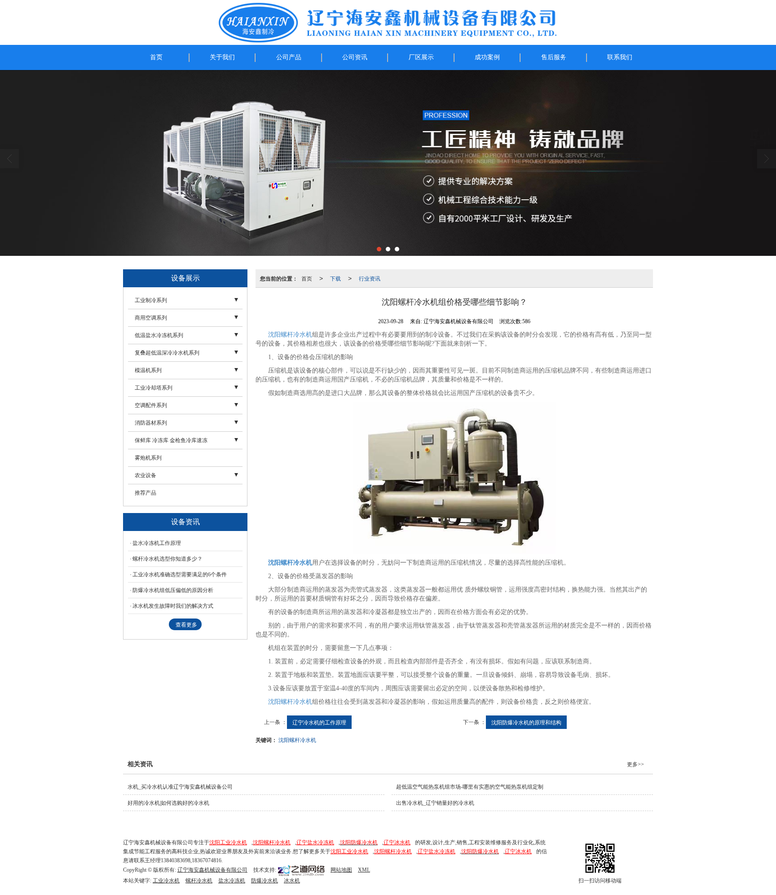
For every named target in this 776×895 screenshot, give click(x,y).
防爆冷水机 (264, 880)
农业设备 (145, 475)
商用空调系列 (151, 318)
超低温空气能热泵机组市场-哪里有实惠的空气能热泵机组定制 (469, 787)
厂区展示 (421, 57)
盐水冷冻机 (231, 880)
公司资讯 (354, 57)
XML (364, 870)
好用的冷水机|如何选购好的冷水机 (168, 803)
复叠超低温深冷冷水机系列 (167, 353)
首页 (156, 57)
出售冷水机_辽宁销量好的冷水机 (435, 803)
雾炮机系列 (148, 458)
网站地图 (341, 870)
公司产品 (288, 57)
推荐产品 (145, 493)
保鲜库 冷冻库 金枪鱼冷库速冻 (171, 440)
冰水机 (292, 880)
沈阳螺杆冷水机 (290, 334)
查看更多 (186, 625)
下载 (335, 278)
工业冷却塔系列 (153, 388)
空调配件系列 (151, 405)
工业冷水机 (166, 880)
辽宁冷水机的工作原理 (319, 722)
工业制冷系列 (151, 300)
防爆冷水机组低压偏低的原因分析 (172, 590)
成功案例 (487, 57)
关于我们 (222, 57)
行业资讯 (369, 278)
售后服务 (553, 57)
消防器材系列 (151, 423)
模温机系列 (148, 370)
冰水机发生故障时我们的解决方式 (172, 606)
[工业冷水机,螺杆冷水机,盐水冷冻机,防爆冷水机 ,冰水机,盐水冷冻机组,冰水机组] (388, 163)
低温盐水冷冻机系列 (159, 335)
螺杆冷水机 (198, 880)
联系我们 (619, 57)
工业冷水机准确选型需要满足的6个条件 (179, 574)
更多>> (635, 764)
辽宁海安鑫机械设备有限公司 (212, 870)
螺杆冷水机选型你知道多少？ (167, 559)
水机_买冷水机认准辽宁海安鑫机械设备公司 (180, 787)
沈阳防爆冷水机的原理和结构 (526, 722)
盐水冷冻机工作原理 (156, 543)
